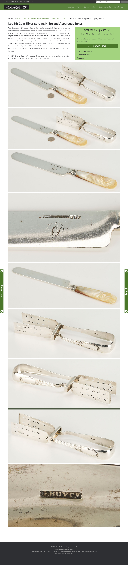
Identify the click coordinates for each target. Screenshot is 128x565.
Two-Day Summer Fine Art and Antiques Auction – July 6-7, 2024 (45, 19)
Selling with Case (97, 46)
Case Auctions (16, 6)
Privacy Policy (59, 553)
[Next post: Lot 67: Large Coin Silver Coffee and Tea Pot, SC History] (126, 291)
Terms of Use (69, 553)
